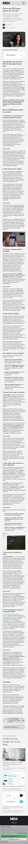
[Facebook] (12, 727)
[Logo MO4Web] (6, 3)
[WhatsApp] (17, 727)
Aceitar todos (14, 836)
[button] (23, 3)
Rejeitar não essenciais (14, 839)
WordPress (5, 441)
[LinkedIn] (23, 720)
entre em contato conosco (10, 708)
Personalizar (5, 842)
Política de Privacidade (22, 833)
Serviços (14, 822)
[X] (15, 727)
